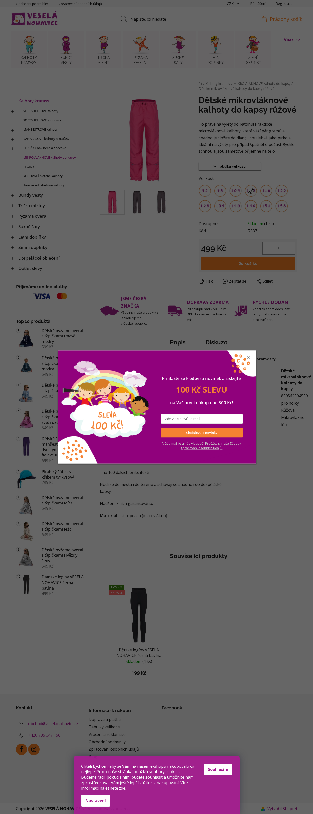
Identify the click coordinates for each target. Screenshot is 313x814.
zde (122, 788)
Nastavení (95, 800)
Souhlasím (218, 769)
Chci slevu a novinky (201, 433)
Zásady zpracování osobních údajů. (211, 445)
